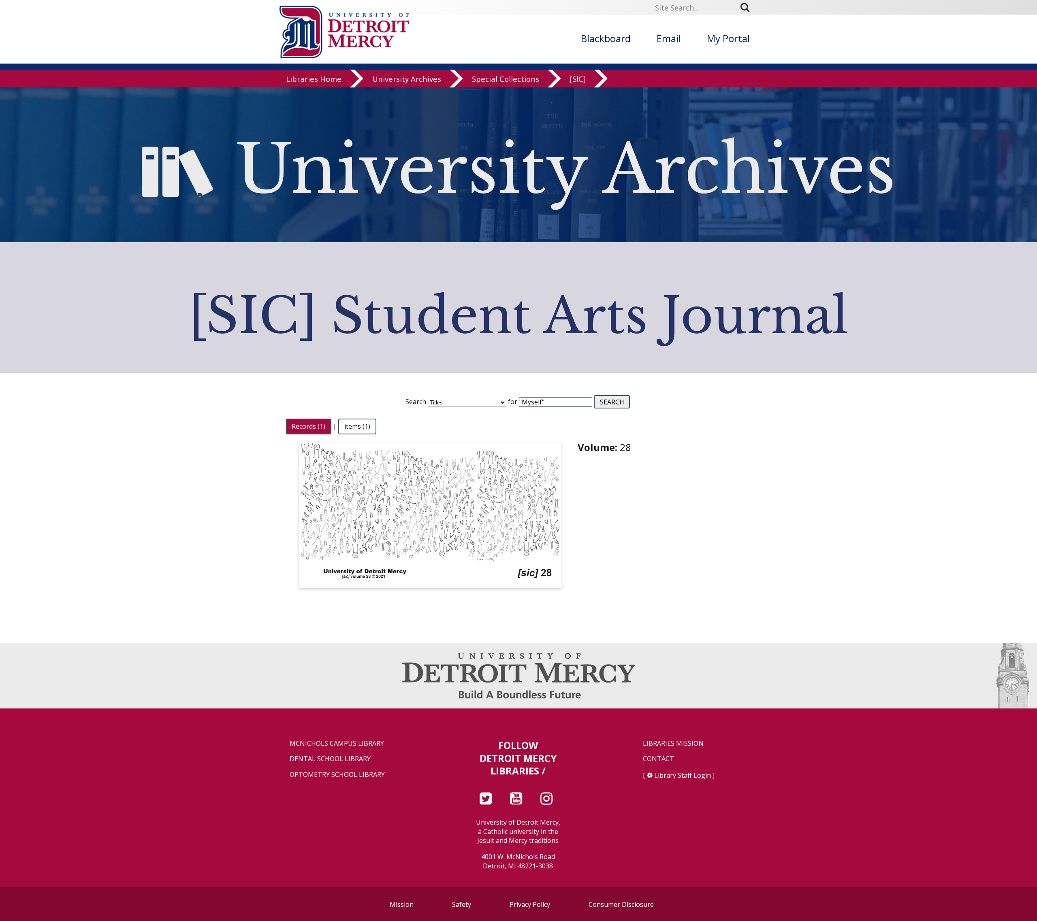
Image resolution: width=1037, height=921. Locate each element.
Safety (461, 904)
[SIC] (578, 79)
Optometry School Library (337, 774)
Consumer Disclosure (621, 904)
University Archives (406, 79)
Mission (402, 904)
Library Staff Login (682, 775)
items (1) (357, 426)
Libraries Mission (673, 743)
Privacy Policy (530, 904)
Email (669, 38)
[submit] (747, 7)
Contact (658, 759)
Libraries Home (313, 79)
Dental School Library (330, 759)
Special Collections (505, 79)
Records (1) (308, 426)
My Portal (728, 38)
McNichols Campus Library (337, 743)
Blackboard (606, 38)
